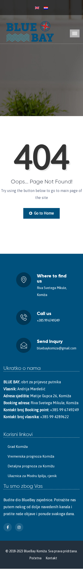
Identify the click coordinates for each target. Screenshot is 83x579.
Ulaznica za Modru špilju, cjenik (32, 476)
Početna (35, 558)
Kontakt (51, 558)
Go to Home (43, 213)
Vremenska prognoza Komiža (31, 456)
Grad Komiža (18, 447)
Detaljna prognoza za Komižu (31, 466)
